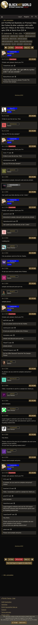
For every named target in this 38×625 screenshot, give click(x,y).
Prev (11, 47)
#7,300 (34, 473)
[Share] (30, 59)
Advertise (4, 604)
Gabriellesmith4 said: (9, 221)
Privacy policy (5, 615)
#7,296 (34, 400)
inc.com (14, 44)
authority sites (14, 36)
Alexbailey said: (8, 335)
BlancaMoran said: (8, 77)
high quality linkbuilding (26, 41)
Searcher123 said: (8, 488)
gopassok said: (7, 214)
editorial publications (7, 41)
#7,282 (34, 116)
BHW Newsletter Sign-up (9, 607)
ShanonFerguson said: (9, 350)
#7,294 (34, 369)
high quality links (6, 44)
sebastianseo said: (8, 160)
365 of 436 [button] (19, 47)
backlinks (21, 36)
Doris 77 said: (7, 153)
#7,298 (34, 434)
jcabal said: (6, 529)
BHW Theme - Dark (9, 598)
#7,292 (34, 298)
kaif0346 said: (7, 320)
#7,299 (34, 457)
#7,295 (34, 385)
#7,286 (34, 192)
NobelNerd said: (8, 503)
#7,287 (34, 207)
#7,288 (34, 238)
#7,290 (34, 268)
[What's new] (32, 16)
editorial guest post (30, 36)
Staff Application (6, 602)
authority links (5, 36)
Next (26, 47)
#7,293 (34, 314)
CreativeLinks (8, 33)
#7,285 (34, 177)
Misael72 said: (7, 343)
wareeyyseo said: (8, 328)
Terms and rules (6, 612)
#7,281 (34, 59)
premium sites (27, 44)
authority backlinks (30, 33)
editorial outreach (22, 39)
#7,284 (34, 146)
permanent (20, 44)
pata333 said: (7, 496)
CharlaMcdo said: (8, 66)
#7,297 (34, 416)
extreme (16, 41)
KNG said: (6, 479)
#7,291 (34, 283)
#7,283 (34, 131)
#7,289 (34, 253)
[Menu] (2, 16)
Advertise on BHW (19, 95)
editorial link (5, 39)
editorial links (13, 39)
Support (3, 610)
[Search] (36, 16)
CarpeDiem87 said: (9, 514)
